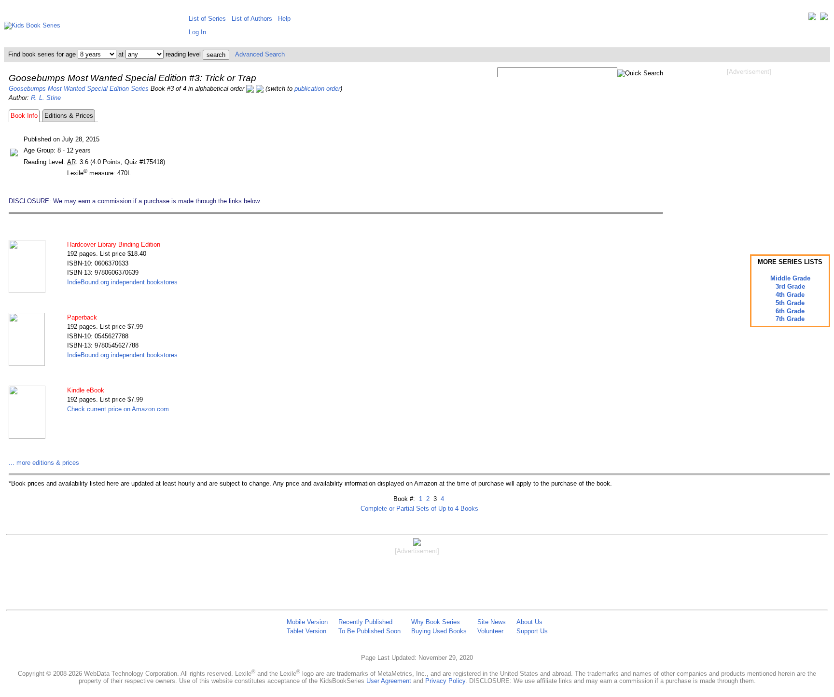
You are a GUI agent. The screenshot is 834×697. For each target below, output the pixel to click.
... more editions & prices (44, 462)
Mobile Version (307, 622)
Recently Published (365, 622)
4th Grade (790, 294)
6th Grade (790, 311)
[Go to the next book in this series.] (260, 88)
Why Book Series (435, 622)
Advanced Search (260, 54)
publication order (317, 88)
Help (284, 18)
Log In (197, 32)
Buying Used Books (439, 631)
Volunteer (490, 631)
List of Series (207, 18)
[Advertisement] (749, 153)
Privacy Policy (445, 680)
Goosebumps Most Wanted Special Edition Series (79, 88)
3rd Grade (790, 286)
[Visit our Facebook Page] (824, 18)
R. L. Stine (46, 97)
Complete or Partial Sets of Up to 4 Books (419, 508)
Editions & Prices (68, 115)
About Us (529, 622)
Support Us (532, 631)
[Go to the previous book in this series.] (250, 88)
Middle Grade (790, 278)
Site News (491, 622)
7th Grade (790, 318)
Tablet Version (306, 631)
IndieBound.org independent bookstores (122, 282)
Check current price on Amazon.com (118, 409)
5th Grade (790, 303)
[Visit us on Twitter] (812, 18)
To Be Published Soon (369, 631)
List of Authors (252, 18)
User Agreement (388, 680)
